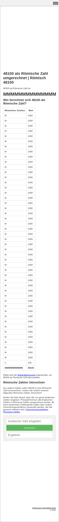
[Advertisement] (29, 38)
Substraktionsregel (26, 375)
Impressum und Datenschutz (44, 508)
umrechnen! (29, 428)
